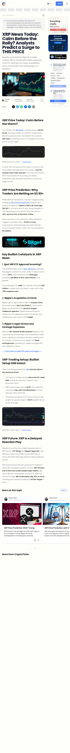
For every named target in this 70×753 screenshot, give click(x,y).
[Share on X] (13, 106)
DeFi (58, 75)
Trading (53, 78)
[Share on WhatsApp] (21, 106)
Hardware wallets (55, 80)
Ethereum (59, 73)
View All (64, 490)
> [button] (38, 549)
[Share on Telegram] (17, 106)
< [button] (31, 549)
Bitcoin (53, 73)
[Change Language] (49, 3)
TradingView (26, 162)
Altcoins (53, 75)
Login (59, 4)
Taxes (52, 83)
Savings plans (61, 78)
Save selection (58, 86)
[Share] (38, 540)
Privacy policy (61, 103)
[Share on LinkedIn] (29, 106)
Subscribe (57, 101)
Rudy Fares (13, 498)
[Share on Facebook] (25, 106)
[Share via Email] (33, 106)
